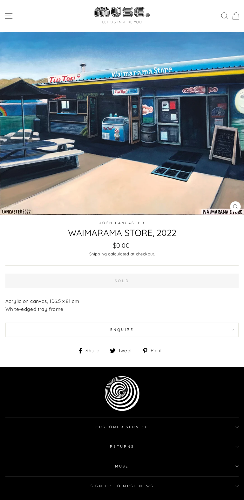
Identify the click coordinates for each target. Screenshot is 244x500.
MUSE (122, 466)
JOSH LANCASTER (122, 223)
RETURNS (122, 446)
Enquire (122, 329)
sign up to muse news (122, 486)
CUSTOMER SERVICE (122, 427)
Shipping (98, 253)
